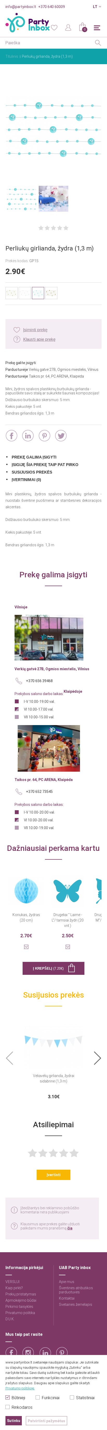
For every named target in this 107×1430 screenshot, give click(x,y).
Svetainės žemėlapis (75, 1304)
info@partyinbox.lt (20, 7)
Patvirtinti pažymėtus (46, 1421)
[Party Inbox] (27, 22)
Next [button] (97, 1058)
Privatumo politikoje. (20, 1388)
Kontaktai (67, 1298)
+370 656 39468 (39, 681)
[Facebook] (11, 436)
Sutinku (13, 1421)
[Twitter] (61, 436)
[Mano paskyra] (68, 27)
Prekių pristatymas (20, 1294)
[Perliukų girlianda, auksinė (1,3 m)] (51, 293)
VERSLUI (12, 1282)
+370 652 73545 (39, 792)
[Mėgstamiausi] (54, 27)
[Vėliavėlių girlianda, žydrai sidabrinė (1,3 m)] (53, 1043)
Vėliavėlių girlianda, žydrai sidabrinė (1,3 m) (53, 1078)
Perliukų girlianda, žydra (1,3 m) (47, 56)
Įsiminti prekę (35, 330)
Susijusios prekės (32, 472)
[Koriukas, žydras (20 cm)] (26, 888)
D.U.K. (10, 1319)
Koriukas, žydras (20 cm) (26, 917)
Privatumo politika (20, 1313)
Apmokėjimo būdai (20, 1300)
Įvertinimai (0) (26, 479)
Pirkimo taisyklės (19, 1306)
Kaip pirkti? (14, 1288)
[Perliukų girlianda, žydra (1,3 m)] (53, 129)
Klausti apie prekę (39, 339)
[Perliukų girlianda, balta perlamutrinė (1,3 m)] (25, 293)
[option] (53, 1058)
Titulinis (11, 56)
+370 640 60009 (51, 7)
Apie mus (66, 1282)
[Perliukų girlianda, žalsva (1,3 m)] (11, 293)
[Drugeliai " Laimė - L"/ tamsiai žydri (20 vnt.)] (68, 888)
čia (69, 1228)
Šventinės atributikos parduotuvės (76, 1290)
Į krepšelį (48, 968)
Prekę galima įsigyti (34, 457)
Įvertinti (53, 1175)
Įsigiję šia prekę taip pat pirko (45, 464)
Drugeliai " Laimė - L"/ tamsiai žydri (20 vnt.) (68, 920)
